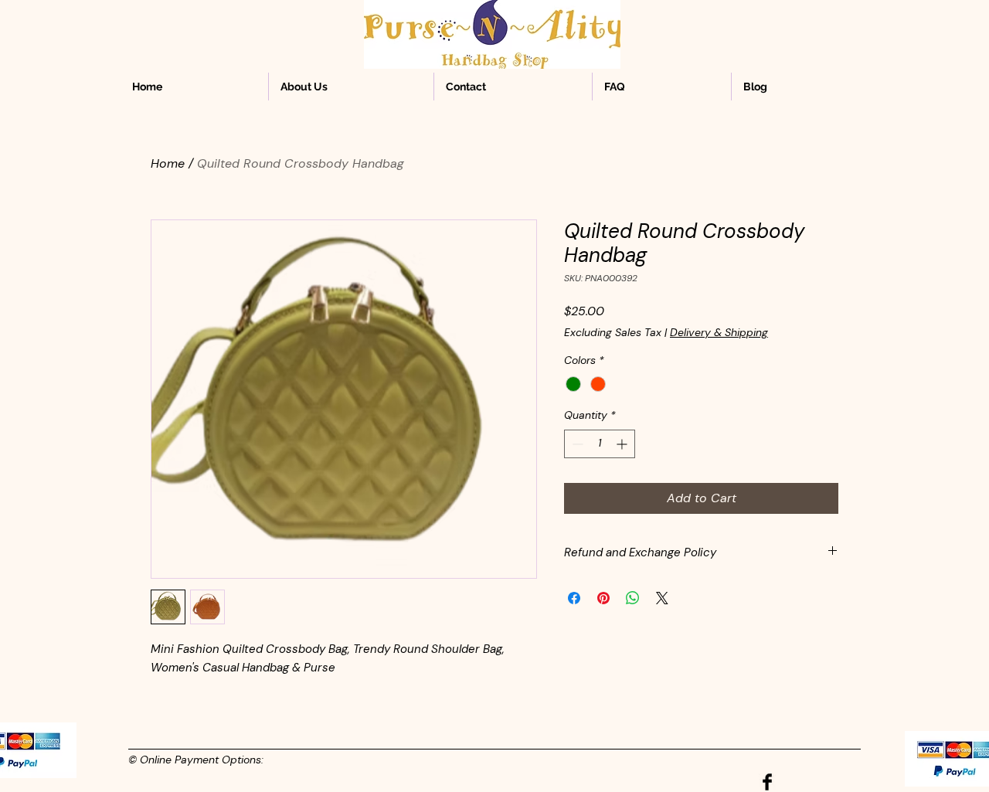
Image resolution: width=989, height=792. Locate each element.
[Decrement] (576, 443)
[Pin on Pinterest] (603, 598)
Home (168, 163)
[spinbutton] (599, 443)
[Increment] (623, 443)
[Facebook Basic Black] (767, 781)
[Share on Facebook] (574, 598)
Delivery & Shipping (719, 332)
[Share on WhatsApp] (633, 598)
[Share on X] (662, 598)
